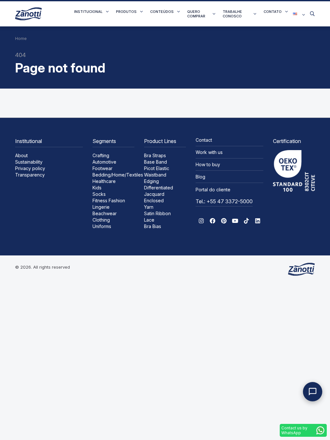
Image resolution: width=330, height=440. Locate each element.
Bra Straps (155, 155)
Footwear (102, 168)
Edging (151, 181)
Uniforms (101, 226)
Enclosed (154, 200)
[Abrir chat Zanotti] (312, 391)
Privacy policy (30, 168)
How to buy (208, 164)
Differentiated (158, 187)
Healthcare (104, 181)
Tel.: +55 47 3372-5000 (224, 201)
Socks (99, 194)
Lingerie (101, 207)
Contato (273, 11)
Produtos (126, 11)
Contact (204, 140)
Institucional (88, 11)
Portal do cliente (213, 189)
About (21, 155)
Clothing (101, 220)
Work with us (209, 152)
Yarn (148, 207)
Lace (149, 220)
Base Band (155, 162)
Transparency (30, 174)
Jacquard (154, 194)
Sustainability (29, 162)
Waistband (155, 174)
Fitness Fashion (108, 200)
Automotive (104, 162)
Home (21, 38)
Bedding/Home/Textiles (117, 174)
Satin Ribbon (157, 213)
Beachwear (104, 213)
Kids (97, 187)
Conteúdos (162, 11)
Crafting (100, 155)
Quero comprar (196, 13)
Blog (200, 176)
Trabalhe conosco (232, 13)
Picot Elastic (156, 168)
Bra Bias (152, 226)
